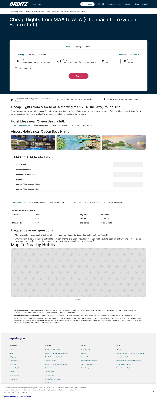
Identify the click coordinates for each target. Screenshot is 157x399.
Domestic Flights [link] (50, 360)
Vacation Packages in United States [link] (56, 364)
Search (79, 76)
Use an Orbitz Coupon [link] (123, 364)
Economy (133, 55)
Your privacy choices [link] (87, 368)
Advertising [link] (13, 379)
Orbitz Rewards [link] (14, 375)
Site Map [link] (12, 371)
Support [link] (118, 349)
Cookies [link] (83, 353)
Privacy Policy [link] (85, 349)
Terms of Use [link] (85, 357)
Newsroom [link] (13, 364)
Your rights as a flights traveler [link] (126, 368)
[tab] (68, 46)
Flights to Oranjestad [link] (37, 11)
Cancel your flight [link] (122, 357)
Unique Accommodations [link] (53, 379)
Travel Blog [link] (48, 383)
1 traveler (120, 55)
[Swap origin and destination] (57, 61)
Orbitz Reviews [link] (50, 368)
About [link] (11, 349)
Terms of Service (25, 397)
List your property (114, 4)
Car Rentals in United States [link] (54, 357)
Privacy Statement (11, 397)
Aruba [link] (27, 11)
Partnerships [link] (14, 360)
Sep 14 (130, 62)
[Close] (153, 391)
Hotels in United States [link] (52, 349)
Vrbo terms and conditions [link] (89, 360)
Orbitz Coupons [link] (50, 371)
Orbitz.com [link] (13, 11)
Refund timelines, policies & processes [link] (128, 360)
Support (128, 4)
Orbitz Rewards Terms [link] (88, 364)
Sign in (144, 4)
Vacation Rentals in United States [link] (56, 353)
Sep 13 (108, 62)
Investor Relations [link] (15, 368)
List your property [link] (15, 357)
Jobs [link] (11, 353)
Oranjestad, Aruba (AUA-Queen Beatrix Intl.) (81, 62)
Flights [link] (21, 11)
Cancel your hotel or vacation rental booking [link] (130, 353)
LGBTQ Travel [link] (49, 375)
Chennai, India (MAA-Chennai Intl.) (35, 62)
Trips (137, 4)
